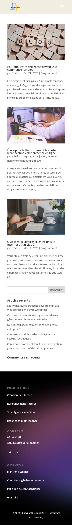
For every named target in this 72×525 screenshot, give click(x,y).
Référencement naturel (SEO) (24, 160)
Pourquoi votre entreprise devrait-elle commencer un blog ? (32, 68)
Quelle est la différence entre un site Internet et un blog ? (31, 243)
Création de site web (19, 395)
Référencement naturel (21, 403)
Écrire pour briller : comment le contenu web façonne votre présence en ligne (33, 151)
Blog (43, 73)
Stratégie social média (21, 412)
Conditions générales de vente (25, 480)
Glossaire (12, 497)
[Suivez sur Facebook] (10, 453)
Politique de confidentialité (23, 489)
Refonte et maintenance (22, 420)
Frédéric (16, 73)
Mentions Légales (17, 471)
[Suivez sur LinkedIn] (17, 453)
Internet (52, 73)
